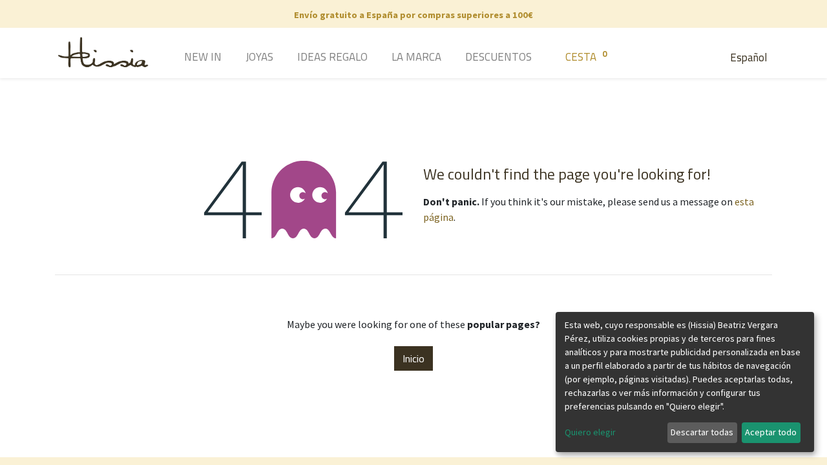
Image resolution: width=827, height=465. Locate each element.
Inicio (413, 358)
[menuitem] (184, 58)
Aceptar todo (771, 432)
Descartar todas (702, 432)
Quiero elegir (590, 432)
